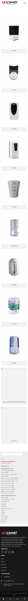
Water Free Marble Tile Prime (8, 480)
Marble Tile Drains (5, 508)
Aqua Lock (3, 497)
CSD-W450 (14, 363)
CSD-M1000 (14, 129)
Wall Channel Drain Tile (7, 499)
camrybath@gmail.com (9, 580)
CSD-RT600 (14, 324)
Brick (2, 521)
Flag (2, 510)
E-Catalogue (4, 567)
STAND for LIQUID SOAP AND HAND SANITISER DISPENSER (14, 402)
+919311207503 (7, 576)
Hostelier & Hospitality (7, 461)
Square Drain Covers (6, 487)
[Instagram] (9, 552)
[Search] (25, 454)
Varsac (3, 506)
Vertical (3, 520)
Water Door (4, 501)
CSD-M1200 (14, 168)
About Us (3, 561)
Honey (2, 512)
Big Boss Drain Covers (6, 491)
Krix (2, 514)
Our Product (6, 11)
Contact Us (3, 570)
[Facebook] (2, 552)
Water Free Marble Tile (6, 482)
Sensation (3, 476)
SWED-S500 (14, 441)
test (2, 458)
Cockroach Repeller (6, 470)
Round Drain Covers (6, 485)
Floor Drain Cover (5, 468)
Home (2, 558)
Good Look (3, 472)
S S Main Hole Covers (6, 493)
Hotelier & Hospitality (14, 11)
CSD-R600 (14, 89)
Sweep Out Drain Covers (7, 489)
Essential (3, 466)
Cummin (3, 518)
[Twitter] (6, 552)
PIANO (2, 505)
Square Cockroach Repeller (8, 478)
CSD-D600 (14, 50)
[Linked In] (12, 552)
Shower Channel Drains (7, 495)
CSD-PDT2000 (14, 246)
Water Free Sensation (6, 483)
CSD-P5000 (14, 207)
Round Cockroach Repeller (7, 474)
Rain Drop (3, 516)
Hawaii (2, 503)
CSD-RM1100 (14, 285)
